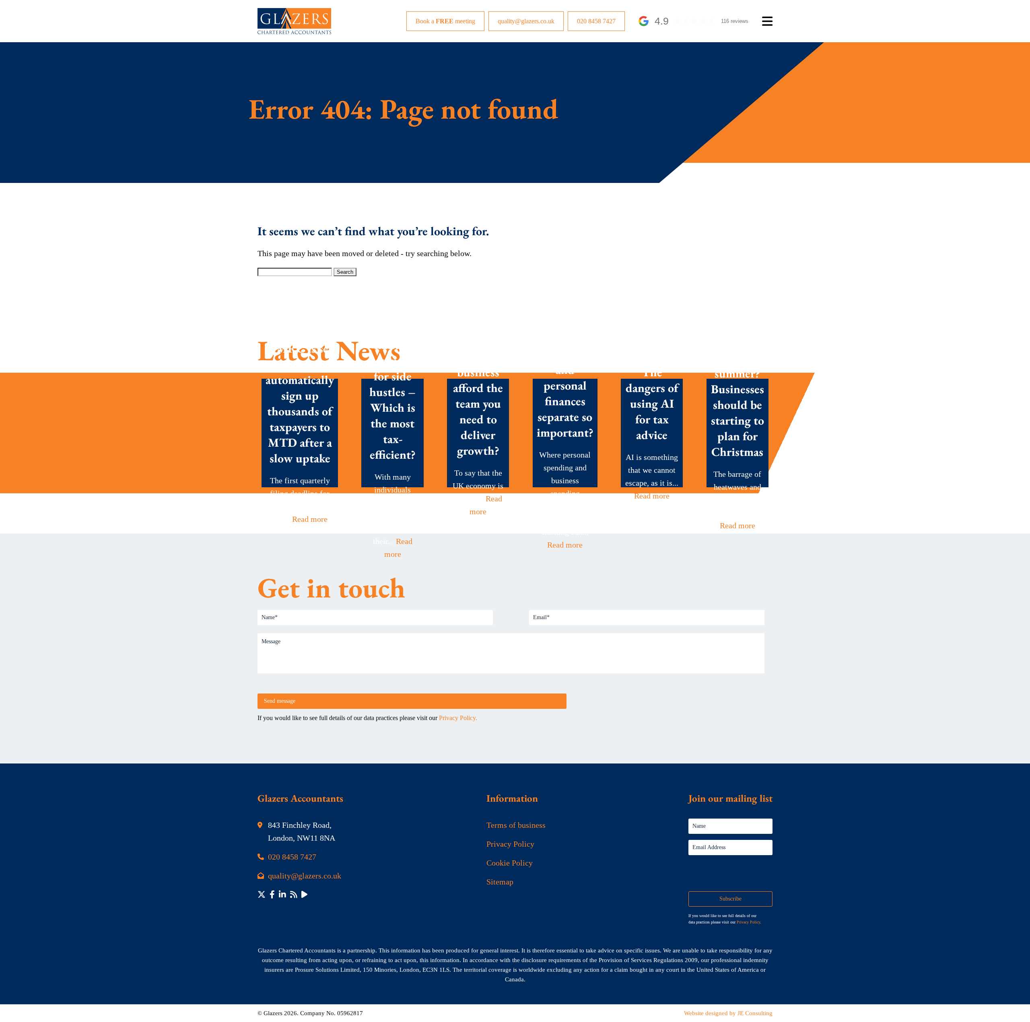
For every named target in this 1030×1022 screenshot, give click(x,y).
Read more (310, 519)
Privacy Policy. (458, 717)
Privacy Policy (510, 843)
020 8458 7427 (596, 21)
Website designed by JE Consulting (728, 1013)
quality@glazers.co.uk (526, 21)
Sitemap (499, 881)
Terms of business (516, 825)
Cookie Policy (509, 862)
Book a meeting (445, 21)
